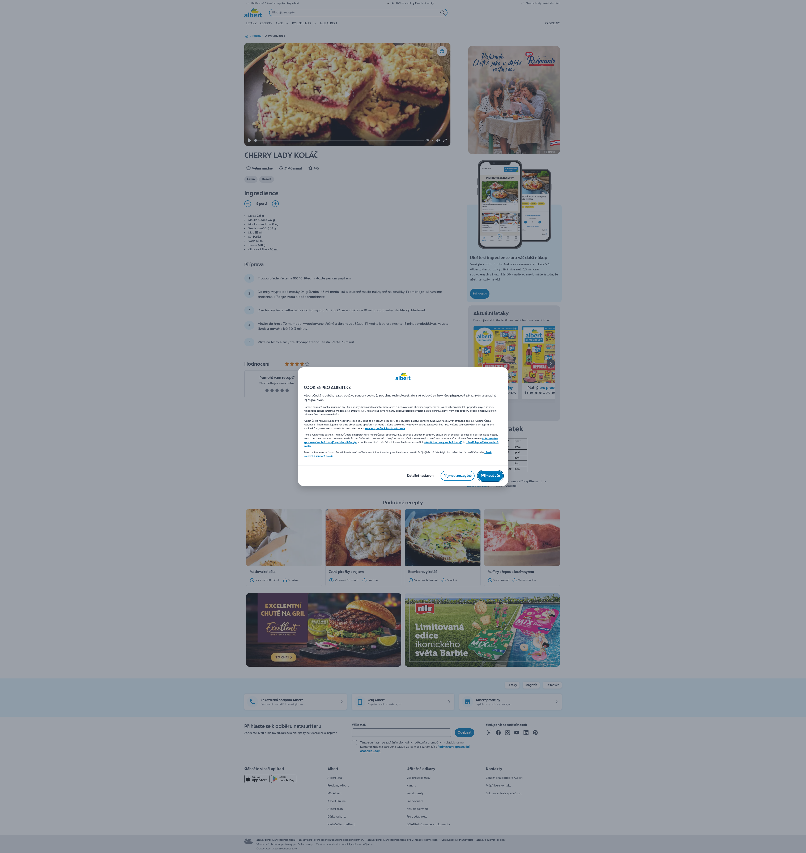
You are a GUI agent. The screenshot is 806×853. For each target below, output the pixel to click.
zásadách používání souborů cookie (385, 428)
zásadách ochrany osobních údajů (443, 442)
